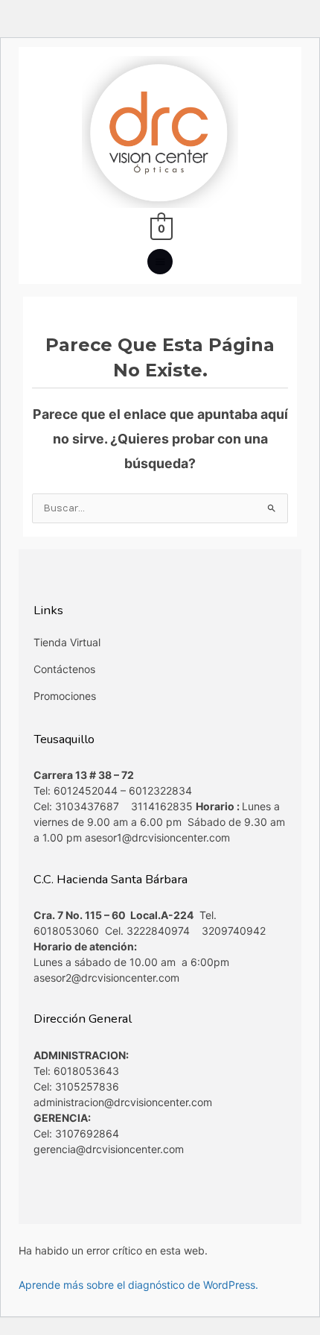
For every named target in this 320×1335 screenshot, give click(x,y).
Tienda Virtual (66, 642)
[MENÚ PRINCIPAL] (160, 262)
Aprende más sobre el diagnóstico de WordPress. (138, 1284)
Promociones (64, 695)
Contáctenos (64, 669)
